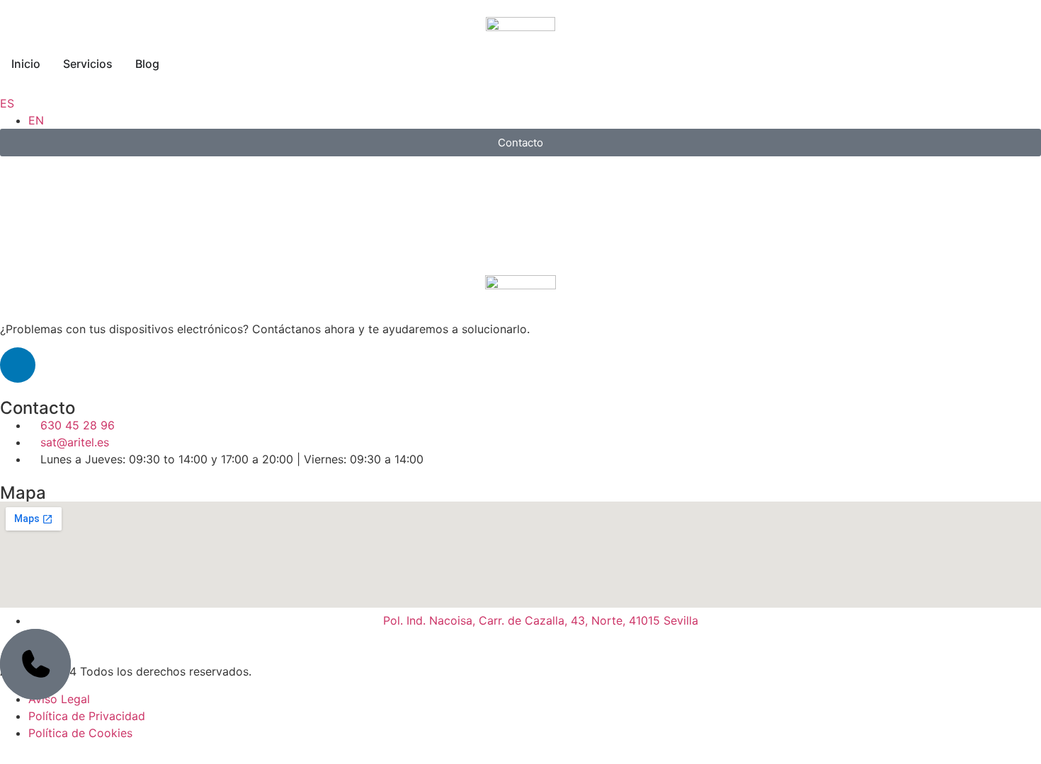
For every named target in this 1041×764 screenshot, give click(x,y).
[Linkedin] (17, 365)
